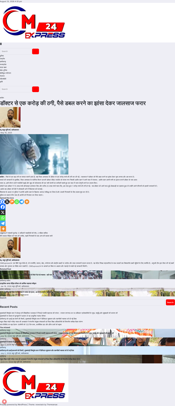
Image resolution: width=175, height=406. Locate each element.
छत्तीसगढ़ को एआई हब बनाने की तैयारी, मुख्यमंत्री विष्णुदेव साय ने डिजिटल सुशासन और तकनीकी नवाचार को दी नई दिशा (38, 319)
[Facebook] (2, 201)
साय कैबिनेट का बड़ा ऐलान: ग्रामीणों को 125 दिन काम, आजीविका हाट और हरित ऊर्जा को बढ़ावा (31, 324)
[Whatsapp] (16, 201)
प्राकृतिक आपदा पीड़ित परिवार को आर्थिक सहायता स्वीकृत (18, 283)
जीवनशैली (3, 79)
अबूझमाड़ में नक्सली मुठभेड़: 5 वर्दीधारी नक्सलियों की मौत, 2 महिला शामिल (24, 233)
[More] (27, 201)
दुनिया (2, 56)
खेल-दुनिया (3, 70)
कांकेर (2, 98)
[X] (7, 201)
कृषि (1, 82)
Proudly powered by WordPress (13, 404)
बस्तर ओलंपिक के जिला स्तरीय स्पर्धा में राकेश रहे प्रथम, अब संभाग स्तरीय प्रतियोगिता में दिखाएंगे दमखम (32, 292)
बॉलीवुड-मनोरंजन (5, 73)
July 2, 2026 (6, 345)
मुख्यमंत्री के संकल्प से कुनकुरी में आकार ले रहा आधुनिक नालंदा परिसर (23, 316)
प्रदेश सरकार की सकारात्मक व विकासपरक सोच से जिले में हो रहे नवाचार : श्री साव (26, 275)
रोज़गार (2, 76)
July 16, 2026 (6, 336)
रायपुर (8, 330)
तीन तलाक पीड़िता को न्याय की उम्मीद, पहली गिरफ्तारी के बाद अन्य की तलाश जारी (26, 236)
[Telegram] (21, 201)
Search (3, 298)
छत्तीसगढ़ (3, 61)
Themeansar (52, 404)
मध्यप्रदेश (3, 64)
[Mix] (12, 201)
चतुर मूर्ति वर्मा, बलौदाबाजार (10, 130)
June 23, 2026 (7, 362)
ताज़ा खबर (3, 67)
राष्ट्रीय (2, 59)
